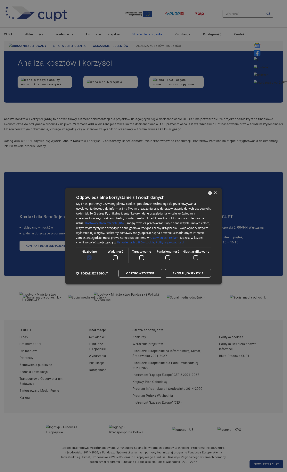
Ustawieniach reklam (164, 237)
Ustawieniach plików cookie (135, 242)
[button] (92, 273)
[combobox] (210, 193)
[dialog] (143, 236)
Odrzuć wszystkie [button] (140, 273)
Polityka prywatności (170, 242)
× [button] (215, 192)
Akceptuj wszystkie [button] (188, 273)
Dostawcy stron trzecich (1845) (105, 223)
